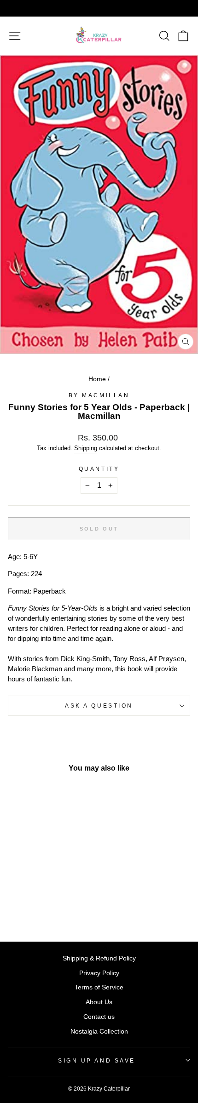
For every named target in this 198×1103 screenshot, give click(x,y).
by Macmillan (99, 395)
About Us (99, 1002)
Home (97, 379)
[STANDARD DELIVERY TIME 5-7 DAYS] (99, 8)
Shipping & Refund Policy (99, 958)
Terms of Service (99, 987)
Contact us (99, 1016)
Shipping (85, 448)
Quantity (99, 469)
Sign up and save (96, 1060)
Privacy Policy (99, 973)
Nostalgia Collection (99, 1031)
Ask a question (99, 706)
